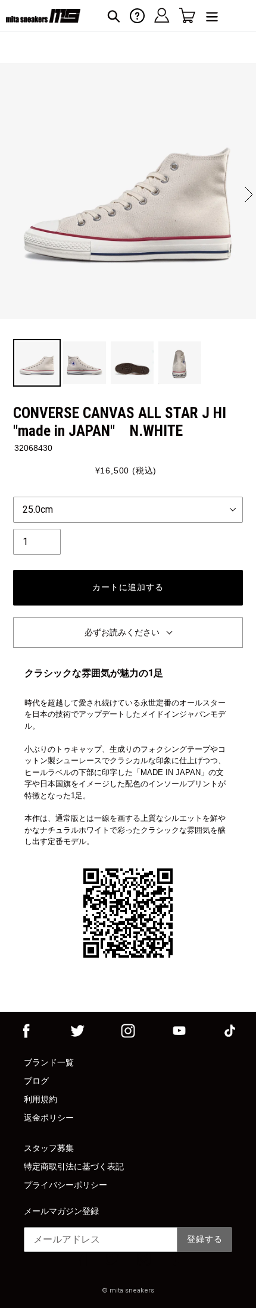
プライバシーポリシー (65, 1185)
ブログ (36, 1081)
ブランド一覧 (49, 1062)
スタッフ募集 (49, 1148)
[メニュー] (212, 15)
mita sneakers (132, 1290)
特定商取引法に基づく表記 (74, 1166)
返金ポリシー (49, 1117)
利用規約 (40, 1099)
